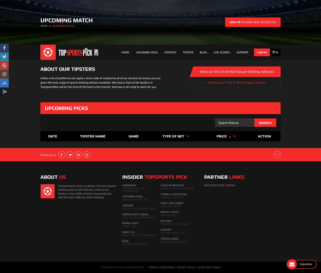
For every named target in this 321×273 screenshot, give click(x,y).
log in (262, 52)
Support (166, 229)
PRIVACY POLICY (186, 267)
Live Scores (222, 52)
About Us (128, 232)
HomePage (129, 185)
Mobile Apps (130, 223)
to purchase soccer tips (253, 22)
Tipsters (127, 205)
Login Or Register (172, 185)
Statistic (170, 52)
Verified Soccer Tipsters (251, 82)
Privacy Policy (169, 212)
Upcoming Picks (147, 52)
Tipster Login (169, 238)
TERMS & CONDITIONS (161, 267)
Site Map (166, 221)
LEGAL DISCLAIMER (209, 267)
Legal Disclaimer (171, 203)
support (242, 52)
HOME (44, 25)
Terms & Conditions (173, 194)
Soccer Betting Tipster (219, 185)
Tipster (188, 52)
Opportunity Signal (135, 214)
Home (125, 52)
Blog (203, 52)
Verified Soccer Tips (219, 82)
